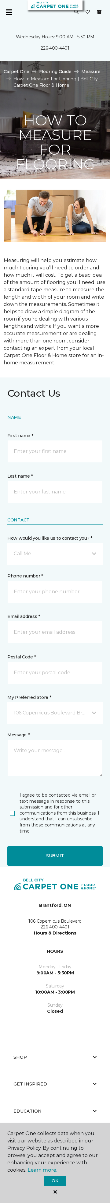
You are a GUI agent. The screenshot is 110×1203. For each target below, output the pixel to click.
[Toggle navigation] (9, 12)
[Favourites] (88, 12)
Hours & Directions (55, 933)
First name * (20, 435)
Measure (91, 71)
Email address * (23, 616)
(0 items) (99, 12)
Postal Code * (21, 657)
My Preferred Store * (29, 697)
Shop (20, 1057)
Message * (18, 735)
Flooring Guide (55, 71)
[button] (76, 12)
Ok (55, 1181)
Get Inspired (30, 1084)
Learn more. (42, 1170)
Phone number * (25, 576)
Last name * (20, 476)
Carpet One (16, 71)
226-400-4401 (55, 48)
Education (27, 1111)
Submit (55, 855)
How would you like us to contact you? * (49, 538)
